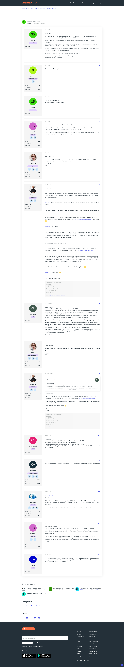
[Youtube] (77, 660)
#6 (99, 184)
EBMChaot (82, 589)
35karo (29, 23)
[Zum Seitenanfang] (122, 665)
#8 (99, 342)
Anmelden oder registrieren (90, 3)
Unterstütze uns (30, 628)
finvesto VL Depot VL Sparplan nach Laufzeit (65, 588)
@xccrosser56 (49, 495)
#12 (99, 491)
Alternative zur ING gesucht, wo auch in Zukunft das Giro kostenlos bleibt (100, 588)
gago (54, 589)
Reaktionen (28, 85)
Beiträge (27, 46)
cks (27, 594)
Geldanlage (42, 594)
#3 (99, 97)
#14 (99, 554)
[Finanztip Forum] (30, 3)
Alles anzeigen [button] (72, 389)
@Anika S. (48, 272)
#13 (99, 523)
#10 (99, 435)
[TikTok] (84, 660)
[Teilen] (101, 16)
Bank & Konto (42, 589)
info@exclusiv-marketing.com (85, 250)
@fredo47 (48, 226)
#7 (99, 303)
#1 (99, 30)
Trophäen (27, 87)
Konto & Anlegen (68, 589)
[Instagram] (81, 660)
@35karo (47, 202)
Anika (28, 589)
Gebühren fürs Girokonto (34, 588)
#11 (99, 460)
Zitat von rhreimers (52, 380)
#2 (99, 65)
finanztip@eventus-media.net (57, 295)
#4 (99, 121)
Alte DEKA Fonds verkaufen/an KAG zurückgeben (40, 593)
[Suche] (101, 3)
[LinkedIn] (88, 660)
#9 (99, 373)
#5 (99, 153)
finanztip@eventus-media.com (83, 219)
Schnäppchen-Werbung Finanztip (32, 605)
